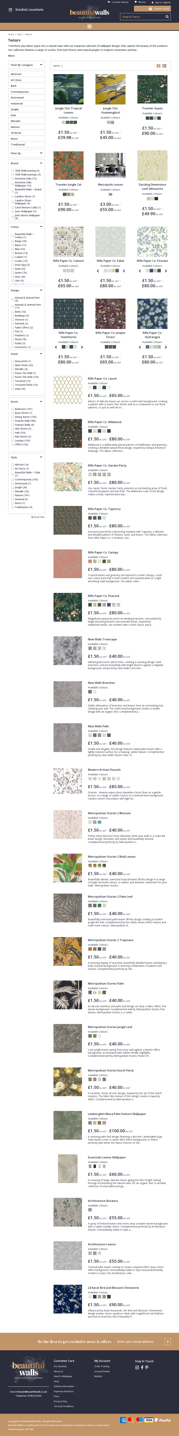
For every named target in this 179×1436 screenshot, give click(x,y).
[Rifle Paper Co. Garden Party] (67, 476)
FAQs (56, 1381)
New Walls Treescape (102, 639)
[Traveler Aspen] (152, 89)
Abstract (16, 74)
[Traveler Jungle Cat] (68, 165)
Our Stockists (60, 1366)
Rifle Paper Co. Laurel (102, 378)
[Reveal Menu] (89, 26)
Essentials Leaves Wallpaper (107, 1157)
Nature (15, 127)
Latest (57, 65)
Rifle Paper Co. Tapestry (104, 509)
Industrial (17, 103)
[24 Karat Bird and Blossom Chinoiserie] (67, 1299)
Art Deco (16, 80)
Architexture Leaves (102, 1244)
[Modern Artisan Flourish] (67, 780)
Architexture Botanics (103, 1201)
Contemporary (20, 91)
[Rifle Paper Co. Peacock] (67, 607)
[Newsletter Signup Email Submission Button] (168, 1341)
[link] (137, 1367)
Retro (14, 138)
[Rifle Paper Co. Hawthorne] (68, 313)
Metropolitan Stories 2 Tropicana (110, 940)
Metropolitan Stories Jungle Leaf (110, 1027)
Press (56, 1396)
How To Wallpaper (63, 1376)
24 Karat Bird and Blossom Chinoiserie (113, 1287)
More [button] (11, 55)
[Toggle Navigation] (89, 26)
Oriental (16, 132)
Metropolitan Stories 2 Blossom (109, 813)
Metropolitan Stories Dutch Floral (111, 1070)
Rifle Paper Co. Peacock (103, 596)
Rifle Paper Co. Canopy (103, 552)
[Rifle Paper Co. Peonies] (152, 241)
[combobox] (89, 50)
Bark (13, 85)
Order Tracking (101, 1366)
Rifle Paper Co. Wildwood (104, 422)
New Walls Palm (98, 726)
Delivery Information (64, 1386)
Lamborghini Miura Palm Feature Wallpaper (117, 1114)
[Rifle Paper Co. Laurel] (67, 389)
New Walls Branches (101, 683)
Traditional (18, 144)
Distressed (17, 97)
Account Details (102, 1371)
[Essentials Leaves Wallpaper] (67, 1168)
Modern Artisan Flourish (104, 769)
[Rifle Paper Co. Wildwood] (67, 433)
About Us (58, 1371)
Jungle (15, 109)
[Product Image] (68, 89)
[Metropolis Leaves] (110, 165)
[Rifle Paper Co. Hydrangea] (152, 313)
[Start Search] (167, 16)
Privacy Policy (60, 1401)
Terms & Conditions (64, 1406)
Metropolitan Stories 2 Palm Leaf (110, 896)
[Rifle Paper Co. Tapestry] (67, 520)
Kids (13, 115)
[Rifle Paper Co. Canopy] (67, 563)
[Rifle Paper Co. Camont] (68, 241)
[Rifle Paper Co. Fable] (110, 241)
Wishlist (98, 1376)
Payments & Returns (64, 1391)
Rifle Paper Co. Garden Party (107, 465)
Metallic (16, 121)
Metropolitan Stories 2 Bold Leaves (112, 856)
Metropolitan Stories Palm (106, 983)
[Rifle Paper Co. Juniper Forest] (110, 313)
